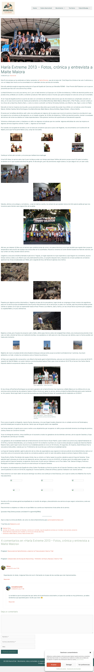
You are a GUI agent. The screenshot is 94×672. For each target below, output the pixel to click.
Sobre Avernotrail (46, 8)
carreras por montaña (33, 530)
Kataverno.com (15, 524)
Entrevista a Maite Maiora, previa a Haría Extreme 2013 (18, 533)
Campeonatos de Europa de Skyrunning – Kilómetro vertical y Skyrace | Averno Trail (35, 559)
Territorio (72, 8)
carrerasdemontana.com (55, 520)
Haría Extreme (43, 80)
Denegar (69, 665)
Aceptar (53, 665)
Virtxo (8, 566)
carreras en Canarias (20, 530)
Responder (7, 579)
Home (35, 8)
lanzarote (74, 530)
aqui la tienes (80, 659)
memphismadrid (16, 587)
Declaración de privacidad (74, 668)
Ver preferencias (84, 665)
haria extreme (67, 530)
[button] (90, 652)
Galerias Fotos (7, 528)
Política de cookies (61, 668)
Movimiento (59, 8)
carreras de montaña (8, 530)
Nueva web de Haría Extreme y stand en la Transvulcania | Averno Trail (30, 551)
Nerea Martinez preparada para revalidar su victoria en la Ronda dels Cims (23, 531)
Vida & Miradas (83, 8)
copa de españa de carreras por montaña (51, 530)
